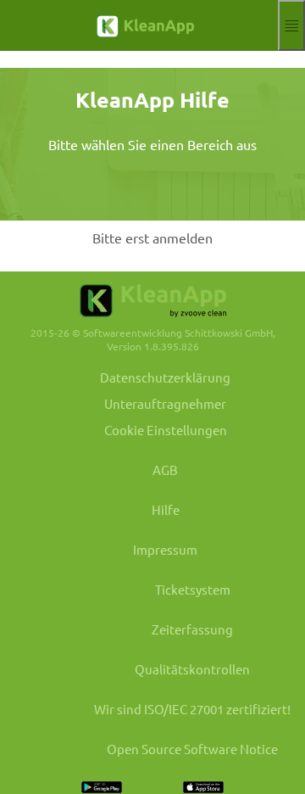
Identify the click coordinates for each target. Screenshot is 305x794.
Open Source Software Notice (192, 749)
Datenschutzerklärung (165, 377)
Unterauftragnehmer (165, 403)
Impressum (165, 549)
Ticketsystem (192, 589)
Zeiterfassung (192, 629)
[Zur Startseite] (138, 26)
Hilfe (166, 509)
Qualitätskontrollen (192, 669)
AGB (165, 469)
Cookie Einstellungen (165, 430)
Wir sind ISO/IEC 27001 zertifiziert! (192, 709)
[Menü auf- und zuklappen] (291, 25)
